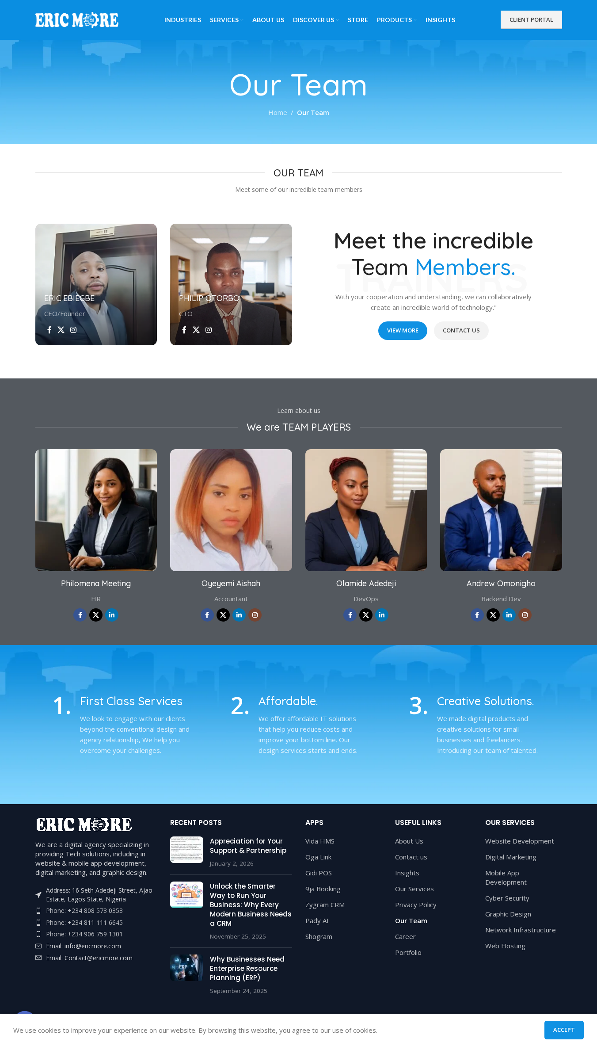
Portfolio (408, 952)
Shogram (318, 936)
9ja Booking (323, 888)
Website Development (519, 840)
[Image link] (84, 823)
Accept (564, 1030)
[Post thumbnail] (186, 852)
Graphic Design (508, 913)
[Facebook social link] (49, 329)
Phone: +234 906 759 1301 (84, 934)
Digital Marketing (510, 856)
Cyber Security (507, 897)
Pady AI (317, 920)
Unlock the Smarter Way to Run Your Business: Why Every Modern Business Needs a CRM (251, 905)
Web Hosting (505, 945)
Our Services (414, 888)
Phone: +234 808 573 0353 (84, 910)
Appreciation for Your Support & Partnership (248, 845)
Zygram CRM (325, 904)
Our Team (411, 920)
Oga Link (318, 856)
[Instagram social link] (74, 329)
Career (405, 936)
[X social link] (61, 329)
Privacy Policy (416, 904)
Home (277, 112)
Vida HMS (320, 840)
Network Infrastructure (520, 929)
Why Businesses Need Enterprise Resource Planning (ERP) (247, 968)
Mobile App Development (506, 877)
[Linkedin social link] (111, 615)
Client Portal (531, 19)
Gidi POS (318, 872)
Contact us (411, 856)
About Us (409, 840)
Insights (407, 872)
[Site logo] (77, 19)
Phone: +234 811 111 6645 (84, 922)
